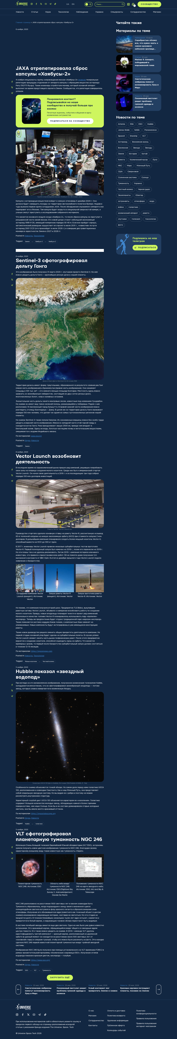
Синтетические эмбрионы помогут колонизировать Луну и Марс (147, 83)
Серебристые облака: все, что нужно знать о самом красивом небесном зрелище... (146, 44)
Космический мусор (139, 160)
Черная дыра (144, 189)
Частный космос (48, 661)
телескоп (136, 219)
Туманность (46, 970)
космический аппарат (128, 213)
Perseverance (151, 130)
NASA (137, 130)
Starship (133, 136)
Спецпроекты (117, 12)
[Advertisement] (60, 50)
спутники (122, 219)
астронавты (123, 201)
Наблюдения (82, 12)
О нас (91, 1011)
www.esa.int (36, 436)
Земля (27, 241)
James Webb (123, 130)
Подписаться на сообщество (70, 121)
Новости (20, 12)
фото (120, 225)
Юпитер (139, 195)
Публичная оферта (116, 1026)
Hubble (27, 824)
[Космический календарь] (128, 4)
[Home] (22, 4)
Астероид (122, 142)
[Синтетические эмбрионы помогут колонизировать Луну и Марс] (124, 83)
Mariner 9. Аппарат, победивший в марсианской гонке (144, 62)
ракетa (146, 213)
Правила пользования (146, 1019)
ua (67, 4)
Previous (18, 989)
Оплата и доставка (116, 1011)
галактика (39, 824)
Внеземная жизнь (140, 142)
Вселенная (123, 148)
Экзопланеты (124, 195)
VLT (35, 970)
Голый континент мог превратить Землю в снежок (102, 989)
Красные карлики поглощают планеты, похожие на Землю (135, 989)
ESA (132, 124)
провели (82, 80)
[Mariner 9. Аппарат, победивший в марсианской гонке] (124, 63)
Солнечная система (127, 178)
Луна (155, 160)
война (121, 207)
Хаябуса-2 (39, 241)
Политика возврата (116, 1016)
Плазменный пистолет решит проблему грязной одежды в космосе (146, 102)
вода (152, 201)
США (120, 172)
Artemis (121, 124)
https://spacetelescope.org (43, 814)
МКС (120, 166)
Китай (144, 154)
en (73, 4)
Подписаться (147, 248)
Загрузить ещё (60, 978)
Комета (121, 160)
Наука (48, 12)
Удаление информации (117, 1021)
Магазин (157, 12)
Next (158, 989)
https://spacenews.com (41, 651)
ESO (26, 970)
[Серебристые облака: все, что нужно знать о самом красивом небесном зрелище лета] (124, 44)
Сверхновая (133, 172)
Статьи (34, 12)
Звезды (148, 148)
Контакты (92, 1026)
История (133, 154)
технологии (150, 219)
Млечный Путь (143, 166)
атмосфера (139, 201)
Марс (129, 166)
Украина (99, 12)
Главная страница (23, 22)
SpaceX (121, 136)
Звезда (136, 148)
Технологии (63, 12)
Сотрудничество (138, 12)
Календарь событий (116, 1030)
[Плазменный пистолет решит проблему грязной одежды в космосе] (124, 102)
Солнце (145, 178)
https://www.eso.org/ (40, 960)
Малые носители (31, 661)
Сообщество (149, 4)
